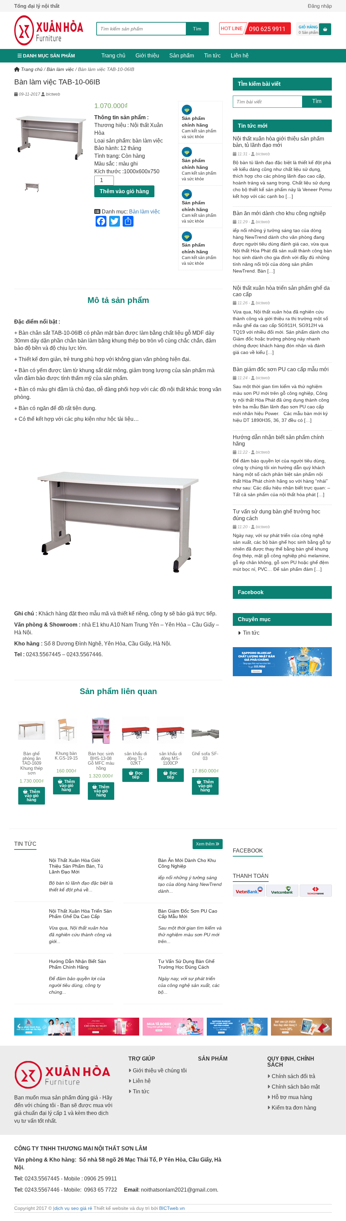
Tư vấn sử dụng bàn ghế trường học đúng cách (186, 964)
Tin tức (212, 55)
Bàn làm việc (60, 69)
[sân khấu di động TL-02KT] (135, 730)
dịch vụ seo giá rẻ (73, 1208)
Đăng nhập (320, 6)
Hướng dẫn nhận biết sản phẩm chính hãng (77, 964)
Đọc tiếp (137, 775)
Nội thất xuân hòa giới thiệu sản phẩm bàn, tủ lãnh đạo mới (76, 866)
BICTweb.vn (172, 1208)
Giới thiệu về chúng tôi (160, 1070)
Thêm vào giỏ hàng (124, 191)
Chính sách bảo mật (296, 1087)
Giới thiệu (147, 55)
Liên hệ (240, 55)
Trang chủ (113, 55)
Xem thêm (206, 844)
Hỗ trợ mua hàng (292, 1097)
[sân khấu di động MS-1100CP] (170, 730)
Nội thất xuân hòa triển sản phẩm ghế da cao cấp (80, 913)
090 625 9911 (267, 28)
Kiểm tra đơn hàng (294, 1108)
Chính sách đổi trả (293, 1076)
